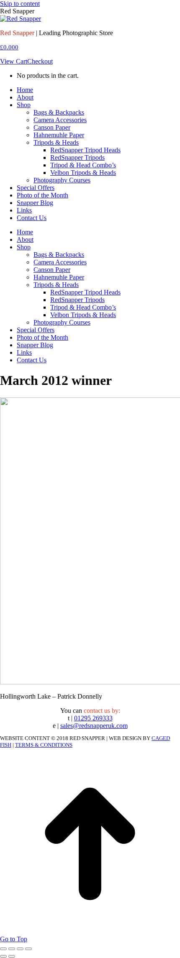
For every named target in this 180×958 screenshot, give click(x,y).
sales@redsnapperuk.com (94, 725)
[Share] (11, 949)
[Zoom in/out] (28, 949)
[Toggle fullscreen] (20, 949)
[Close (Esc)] (3, 949)
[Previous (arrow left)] (3, 956)
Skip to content (20, 3)
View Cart (13, 61)
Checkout (40, 61)
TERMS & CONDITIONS (43, 745)
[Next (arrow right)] (11, 956)
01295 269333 (93, 718)
